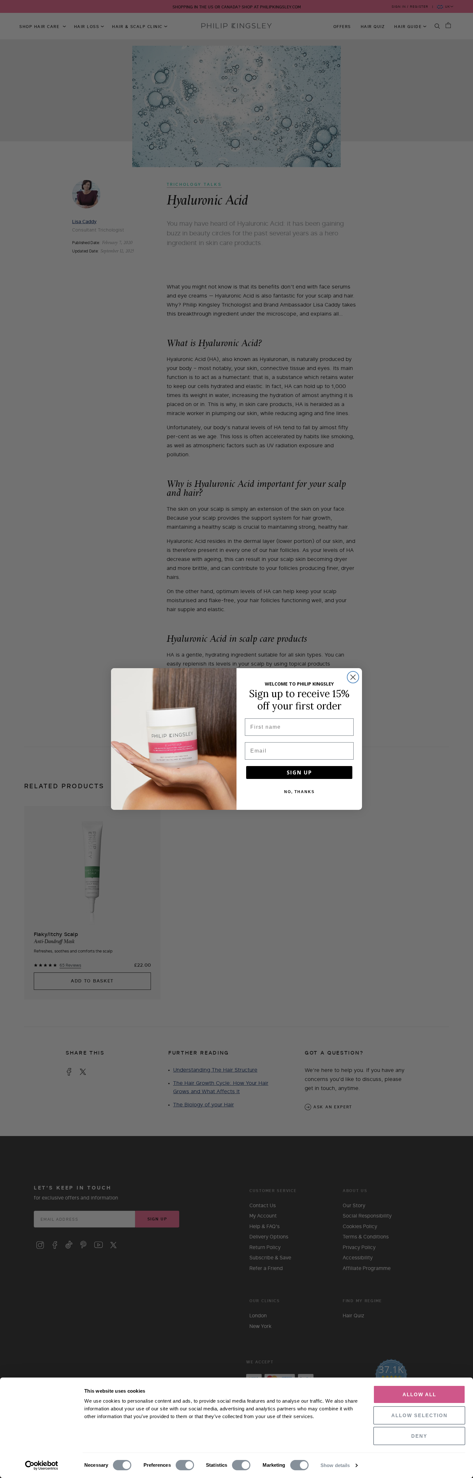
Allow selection (419, 1415)
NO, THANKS (299, 792)
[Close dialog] (353, 677)
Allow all (419, 1394)
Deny (419, 1436)
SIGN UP (299, 772)
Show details (335, 1465)
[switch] (185, 1465)
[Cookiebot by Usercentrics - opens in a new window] (42, 1465)
